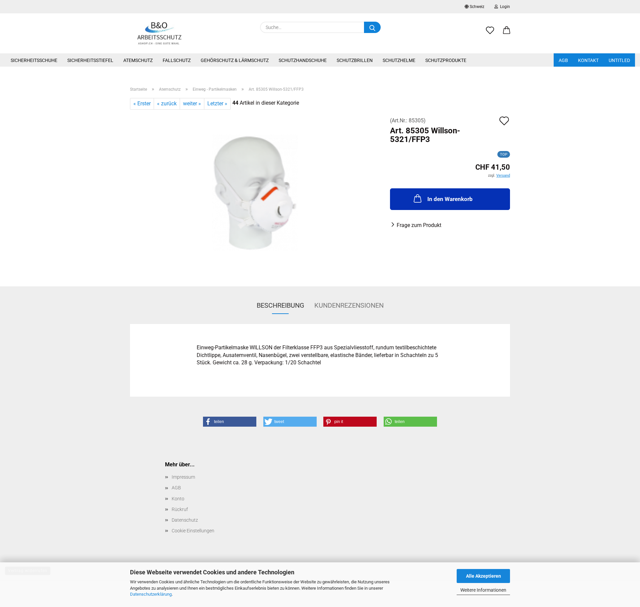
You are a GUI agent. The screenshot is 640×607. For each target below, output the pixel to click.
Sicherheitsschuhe (34, 60)
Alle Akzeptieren (483, 576)
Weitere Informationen (483, 590)
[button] (506, 34)
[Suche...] (372, 27)
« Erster (142, 103)
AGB (563, 60)
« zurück (167, 103)
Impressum (183, 477)
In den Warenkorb (450, 199)
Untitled (619, 60)
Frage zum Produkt (419, 225)
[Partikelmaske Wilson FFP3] (255, 192)
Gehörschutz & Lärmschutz (235, 60)
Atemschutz (138, 60)
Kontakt (588, 60)
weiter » (192, 103)
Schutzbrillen (355, 60)
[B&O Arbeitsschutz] (159, 33)
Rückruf (180, 509)
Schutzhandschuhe (303, 60)
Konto (178, 498)
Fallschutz (177, 60)
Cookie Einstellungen (193, 530)
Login (504, 6)
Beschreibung (280, 305)
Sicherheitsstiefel (90, 60)
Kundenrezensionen (349, 305)
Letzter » (217, 103)
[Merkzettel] (490, 34)
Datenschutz (185, 520)
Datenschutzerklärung (151, 594)
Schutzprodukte (445, 60)
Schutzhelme (399, 60)
